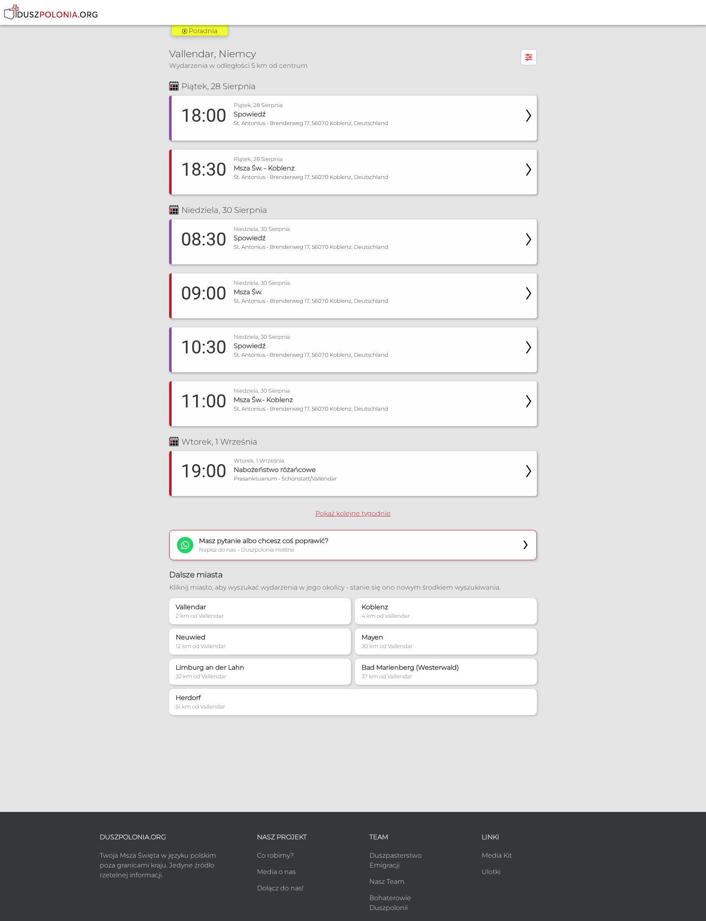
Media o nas (276, 872)
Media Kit (497, 855)
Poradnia (202, 31)
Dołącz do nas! (280, 888)
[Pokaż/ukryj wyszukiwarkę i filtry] (529, 57)
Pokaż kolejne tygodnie (353, 513)
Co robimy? (275, 855)
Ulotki (491, 872)
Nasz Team (386, 881)
